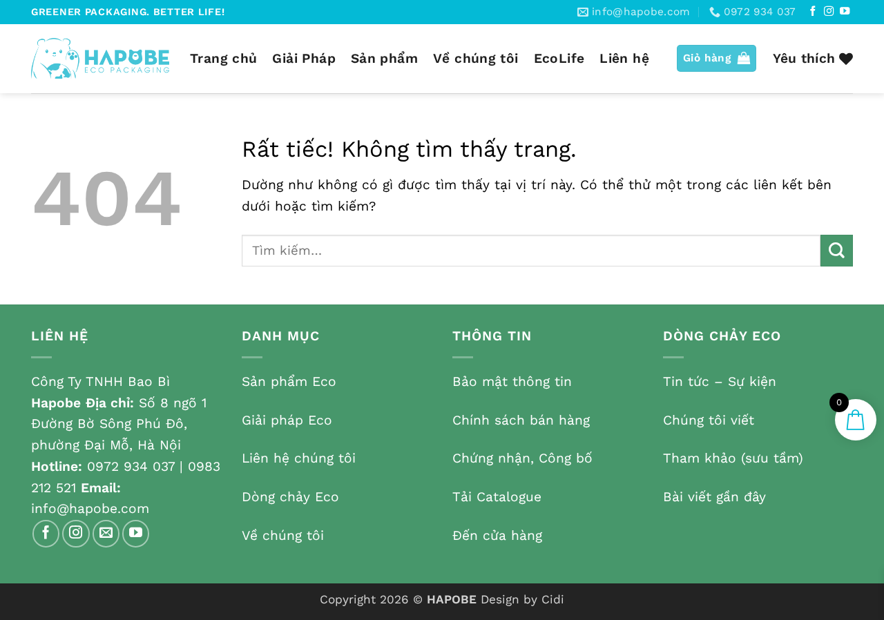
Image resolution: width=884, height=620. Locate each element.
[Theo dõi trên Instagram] (829, 11)
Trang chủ (223, 58)
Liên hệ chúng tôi (299, 458)
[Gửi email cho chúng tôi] (106, 534)
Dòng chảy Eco (290, 497)
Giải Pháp (303, 58)
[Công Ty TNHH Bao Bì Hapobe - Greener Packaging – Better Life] (100, 58)
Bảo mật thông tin (512, 381)
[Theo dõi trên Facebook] (813, 11)
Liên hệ (624, 58)
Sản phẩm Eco (289, 381)
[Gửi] (836, 251)
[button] (717, 58)
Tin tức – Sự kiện (719, 381)
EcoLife (559, 58)
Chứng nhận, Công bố (522, 458)
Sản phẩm (384, 58)
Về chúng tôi (476, 58)
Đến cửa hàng (497, 535)
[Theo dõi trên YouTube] (844, 11)
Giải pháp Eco (287, 420)
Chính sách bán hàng (521, 420)
